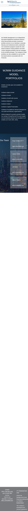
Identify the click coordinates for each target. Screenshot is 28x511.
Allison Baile (16, 180)
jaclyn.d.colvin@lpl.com (18, 159)
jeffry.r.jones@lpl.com (18, 172)
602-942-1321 (9, 491)
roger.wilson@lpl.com (18, 146)
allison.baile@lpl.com (18, 185)
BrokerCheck (20, 503)
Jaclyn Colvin (16, 154)
